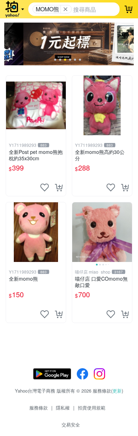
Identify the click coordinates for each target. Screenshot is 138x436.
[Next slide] (127, 232)
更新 (117, 390)
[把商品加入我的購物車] (58, 187)
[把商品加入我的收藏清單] (44, 187)
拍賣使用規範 (91, 407)
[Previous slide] (76, 232)
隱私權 (63, 407)
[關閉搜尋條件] (65, 9)
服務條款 (38, 407)
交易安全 (71, 424)
